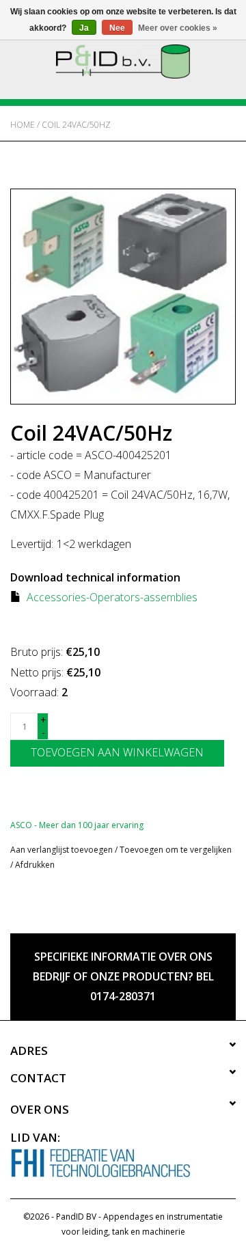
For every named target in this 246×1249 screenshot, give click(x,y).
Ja (84, 28)
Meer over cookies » (177, 28)
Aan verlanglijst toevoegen (61, 849)
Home (22, 125)
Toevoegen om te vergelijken (176, 849)
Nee (117, 28)
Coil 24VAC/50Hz (76, 125)
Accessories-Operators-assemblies (112, 597)
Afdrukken (35, 864)
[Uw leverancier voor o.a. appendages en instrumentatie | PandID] (123, 60)
